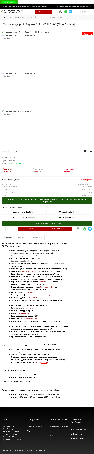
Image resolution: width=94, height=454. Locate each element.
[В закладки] (85, 151)
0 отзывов (14, 151)
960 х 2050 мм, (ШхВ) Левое (24, 217)
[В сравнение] (91, 151)
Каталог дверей (13, 17)
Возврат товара (78, 439)
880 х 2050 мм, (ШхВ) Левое (24, 212)
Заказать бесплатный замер (48, 223)
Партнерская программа (59, 426)
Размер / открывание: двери (12, 207)
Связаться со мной (43, 12)
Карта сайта (54, 435)
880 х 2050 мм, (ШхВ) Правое (70, 212)
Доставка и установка (35, 426)
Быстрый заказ (58, 229)
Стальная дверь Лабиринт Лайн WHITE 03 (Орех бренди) (41, 17)
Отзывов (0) (37, 237)
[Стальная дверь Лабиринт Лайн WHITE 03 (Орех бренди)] (25, 32)
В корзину (31, 229)
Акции (52, 431)
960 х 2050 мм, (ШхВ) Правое (70, 217)
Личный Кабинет (79, 429)
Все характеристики (86, 180)
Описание (8, 237)
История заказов (79, 434)
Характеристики (22, 237)
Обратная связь (32, 431)
